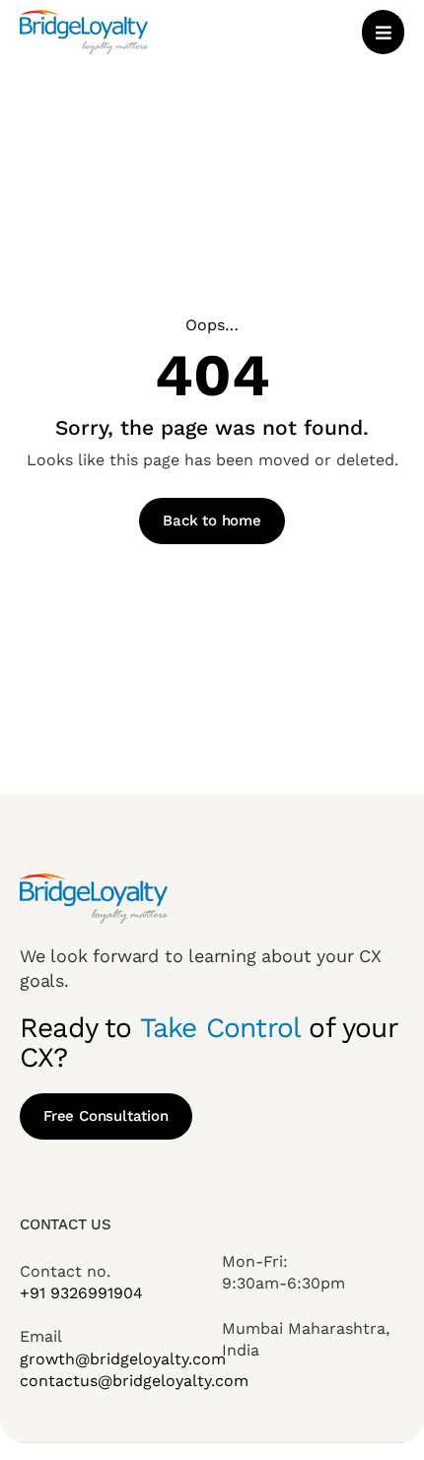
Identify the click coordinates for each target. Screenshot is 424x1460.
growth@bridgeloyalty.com (123, 1359)
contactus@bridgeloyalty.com (134, 1380)
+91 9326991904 (81, 1293)
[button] (383, 32)
